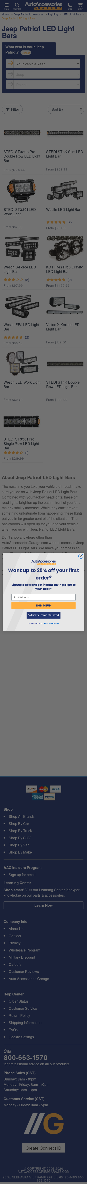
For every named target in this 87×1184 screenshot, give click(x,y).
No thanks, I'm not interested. (43, 615)
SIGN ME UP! (43, 605)
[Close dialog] (81, 556)
